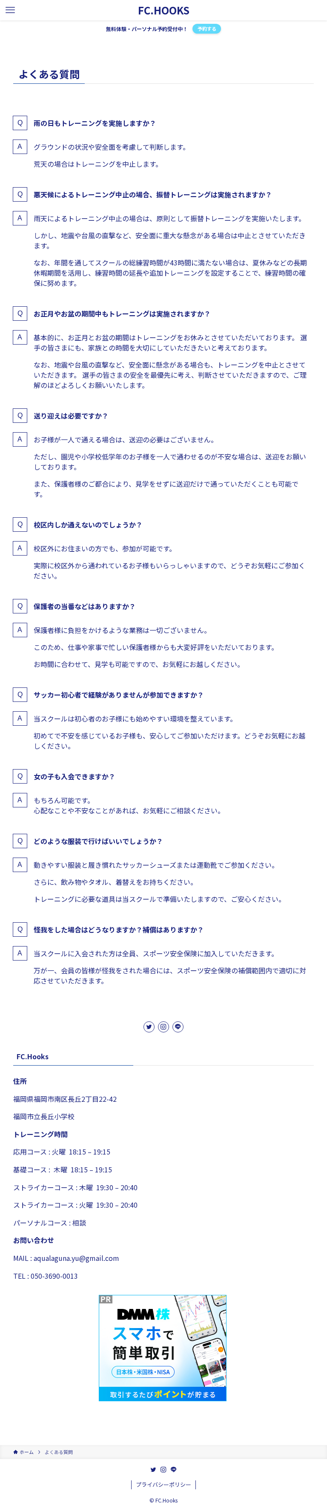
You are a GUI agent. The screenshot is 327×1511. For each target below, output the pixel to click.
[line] (178, 1026)
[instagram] (163, 1026)
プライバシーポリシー (163, 1484)
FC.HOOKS (163, 10)
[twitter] (149, 1026)
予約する (207, 28)
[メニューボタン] (10, 10)
